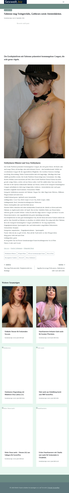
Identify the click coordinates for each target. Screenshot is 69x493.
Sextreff (21, 257)
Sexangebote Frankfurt (11, 257)
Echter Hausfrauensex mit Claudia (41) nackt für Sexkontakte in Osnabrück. (50, 454)
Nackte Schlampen (16, 248)
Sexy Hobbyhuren (30, 257)
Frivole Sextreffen (53, 488)
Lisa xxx (6, 248)
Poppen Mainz (22, 253)
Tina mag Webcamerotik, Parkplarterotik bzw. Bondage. (18, 268)
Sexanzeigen (8, 10)
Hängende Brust (29, 248)
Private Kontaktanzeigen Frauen (36, 253)
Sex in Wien (50, 253)
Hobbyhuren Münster (10, 253)
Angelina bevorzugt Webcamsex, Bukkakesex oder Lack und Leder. (51, 268)
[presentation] (17, 306)
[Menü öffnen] (63, 2)
